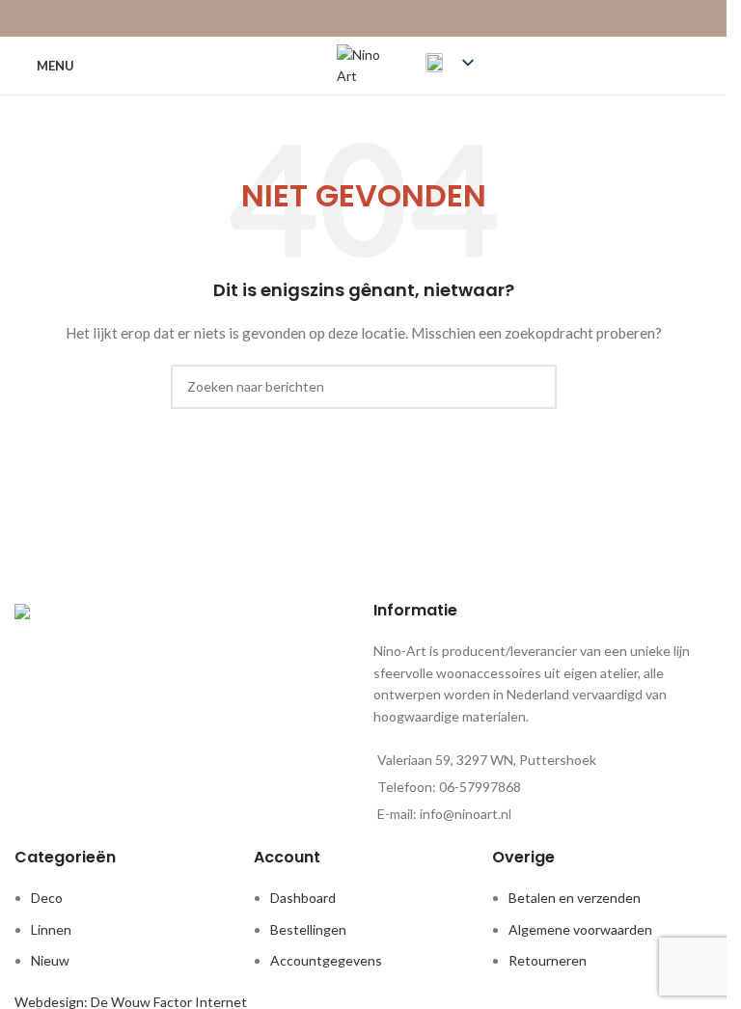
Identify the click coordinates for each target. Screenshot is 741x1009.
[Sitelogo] (364, 64)
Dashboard (303, 897)
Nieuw (50, 960)
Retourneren (547, 960)
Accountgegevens (326, 960)
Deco (47, 897)
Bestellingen (308, 929)
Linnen (51, 929)
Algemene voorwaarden (580, 929)
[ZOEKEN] (534, 387)
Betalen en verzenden (574, 897)
